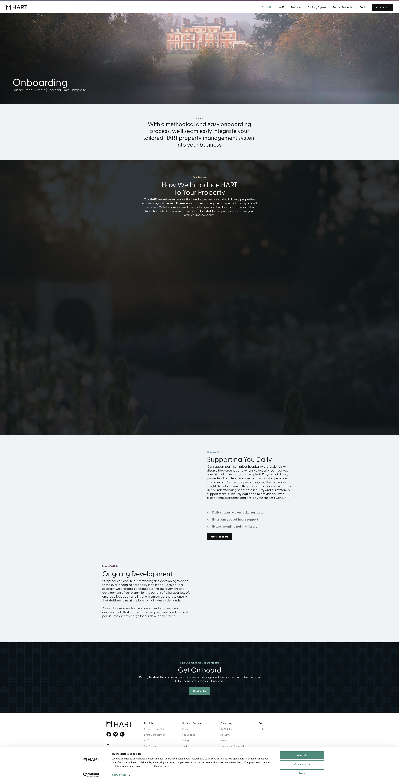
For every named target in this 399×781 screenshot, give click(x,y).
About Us (267, 7)
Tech (362, 7)
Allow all (302, 755)
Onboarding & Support (232, 745)
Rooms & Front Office (155, 729)
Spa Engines (188, 734)
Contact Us (382, 7)
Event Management (154, 734)
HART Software (228, 729)
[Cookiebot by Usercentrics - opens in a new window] (91, 775)
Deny (302, 773)
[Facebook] (108, 734)
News (223, 740)
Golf (146, 740)
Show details (119, 774)
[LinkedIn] (122, 734)
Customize (300, 764)
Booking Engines (317, 7)
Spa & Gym (150, 745)
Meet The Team (219, 536)
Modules (296, 7)
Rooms (186, 729)
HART (281, 7)
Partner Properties (343, 7)
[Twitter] (115, 734)
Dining (185, 740)
